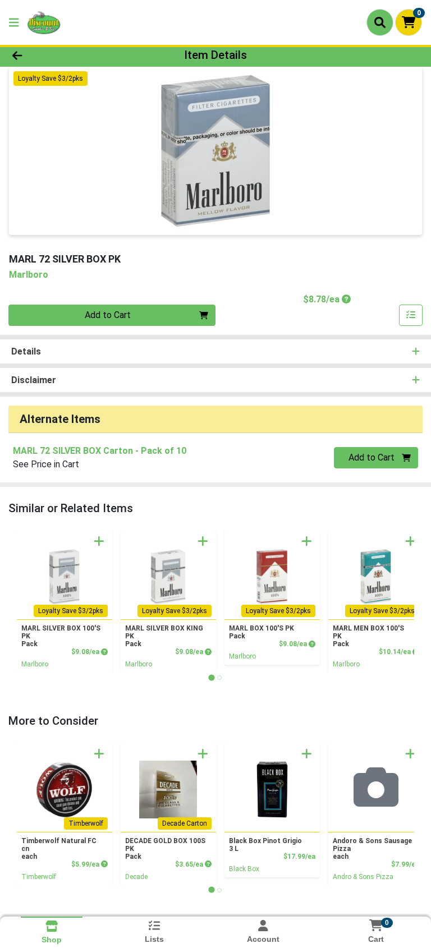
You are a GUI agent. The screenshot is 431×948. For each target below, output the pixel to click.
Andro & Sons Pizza (363, 877)
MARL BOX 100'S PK (261, 632)
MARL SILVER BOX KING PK (164, 636)
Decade (136, 877)
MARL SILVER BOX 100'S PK (60, 636)
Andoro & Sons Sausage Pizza (372, 848)
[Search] (380, 22)
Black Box (244, 869)
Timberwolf (38, 877)
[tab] (211, 677)
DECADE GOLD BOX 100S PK (165, 848)
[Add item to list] (411, 315)
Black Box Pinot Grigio (265, 845)
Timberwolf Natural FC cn (59, 848)
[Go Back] (60, 55)
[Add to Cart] (99, 541)
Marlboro (34, 664)
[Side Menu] (14, 22)
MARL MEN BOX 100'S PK (368, 636)
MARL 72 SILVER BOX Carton (99, 450)
